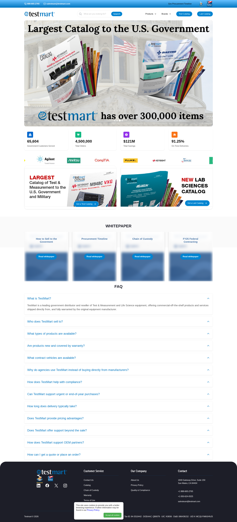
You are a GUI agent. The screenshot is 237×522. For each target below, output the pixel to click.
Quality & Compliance (140, 490)
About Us (135, 480)
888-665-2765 (33, 4)
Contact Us (88, 480)
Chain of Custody (91, 490)
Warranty (87, 495)
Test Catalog (184, 14)
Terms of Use (89, 500)
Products (149, 14)
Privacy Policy (93, 510)
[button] (114, 120)
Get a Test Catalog (84, 204)
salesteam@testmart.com (58, 4)
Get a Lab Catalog (195, 203)
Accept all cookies (112, 515)
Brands (165, 14)
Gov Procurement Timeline (180, 4)
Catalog (87, 485)
